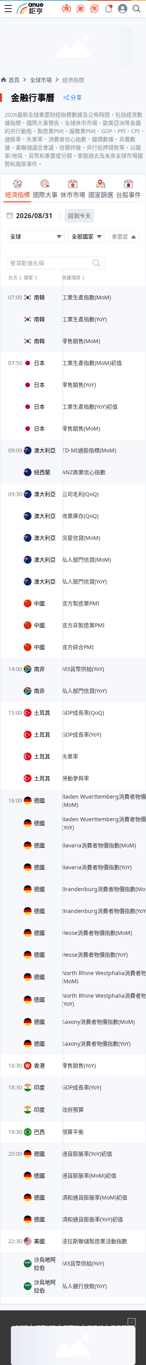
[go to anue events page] (108, 8)
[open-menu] (8, 8)
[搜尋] (96, 263)
